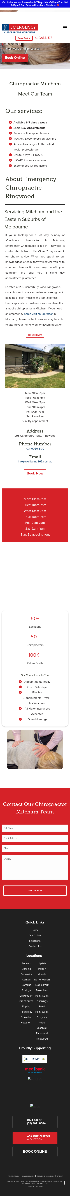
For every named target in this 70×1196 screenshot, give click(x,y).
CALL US (45, 38)
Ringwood (42, 1038)
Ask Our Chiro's (38, 1138)
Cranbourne (26, 1001)
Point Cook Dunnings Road (41, 1001)
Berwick (26, 963)
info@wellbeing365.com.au (22, 49)
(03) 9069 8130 (14, 44)
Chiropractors (35, 645)
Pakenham (42, 990)
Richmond (42, 1033)
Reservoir (41, 1028)
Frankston (26, 1017)
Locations (35, 627)
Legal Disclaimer (28, 1176)
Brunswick (26, 974)
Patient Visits (35, 663)
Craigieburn (26, 995)
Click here (51, 5)
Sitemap (60, 1176)
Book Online (24, 38)
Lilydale (42, 963)
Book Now (35, 473)
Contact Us (35, 946)
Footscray (26, 1011)
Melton (42, 968)
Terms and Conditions (45, 1176)
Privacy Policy (13, 1176)
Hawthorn (26, 1022)
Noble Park (42, 985)
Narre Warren (42, 979)
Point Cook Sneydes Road (41, 1017)
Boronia (26, 968)
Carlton (26, 979)
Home (35, 930)
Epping (26, 1006)
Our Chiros (35, 935)
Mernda (42, 974)
